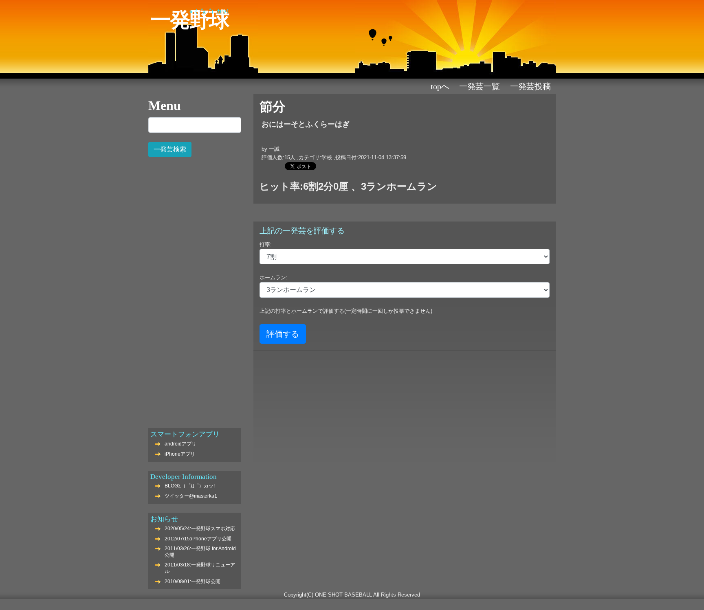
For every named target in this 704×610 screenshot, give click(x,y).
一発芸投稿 (530, 86)
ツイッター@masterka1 (191, 496)
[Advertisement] (194, 288)
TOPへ (440, 86)
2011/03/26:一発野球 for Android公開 (200, 552)
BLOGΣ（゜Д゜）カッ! (190, 486)
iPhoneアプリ (180, 454)
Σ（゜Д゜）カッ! (209, 11)
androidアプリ (180, 444)
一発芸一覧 (479, 86)
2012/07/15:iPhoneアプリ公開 (198, 539)
